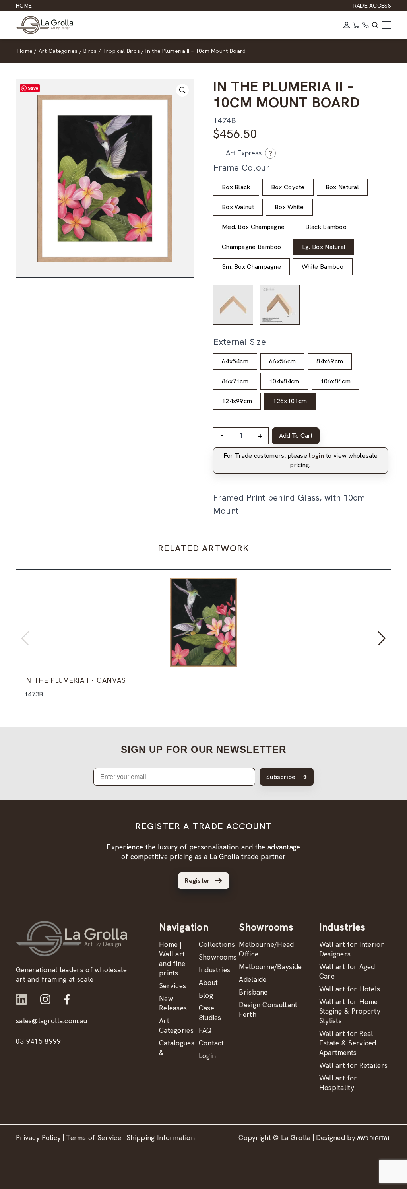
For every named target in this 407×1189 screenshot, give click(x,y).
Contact (211, 1042)
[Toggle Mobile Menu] (386, 25)
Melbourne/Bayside (270, 966)
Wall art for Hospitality (338, 1082)
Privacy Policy (38, 1137)
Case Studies (210, 1012)
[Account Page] (346, 25)
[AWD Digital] (374, 1137)
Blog (206, 995)
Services (172, 985)
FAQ (205, 1030)
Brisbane (253, 992)
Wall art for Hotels (349, 988)
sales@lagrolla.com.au (51, 1020)
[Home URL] (71, 938)
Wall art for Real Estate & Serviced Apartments (347, 1043)
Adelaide (252, 979)
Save (33, 88)
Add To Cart (295, 435)
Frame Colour (241, 167)
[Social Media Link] (21, 999)
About (208, 982)
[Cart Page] (356, 25)
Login (207, 1055)
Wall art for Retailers (353, 1065)
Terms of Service (93, 1137)
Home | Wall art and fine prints (172, 958)
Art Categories (176, 1025)
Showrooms (218, 957)
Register (197, 880)
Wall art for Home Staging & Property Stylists (349, 1011)
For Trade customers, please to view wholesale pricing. (300, 460)
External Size (239, 342)
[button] (381, 638)
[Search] (375, 25)
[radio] (236, 187)
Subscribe (280, 777)
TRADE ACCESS (370, 5)
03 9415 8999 (38, 1041)
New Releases (173, 1003)
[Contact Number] (365, 25)
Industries (215, 969)
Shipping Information (160, 1137)
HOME (24, 5)
